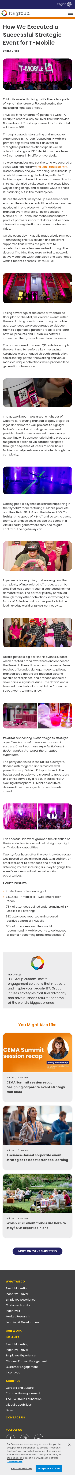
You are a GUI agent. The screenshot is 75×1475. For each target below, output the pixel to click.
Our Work (14, 1331)
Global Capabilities (19, 1405)
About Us (13, 1381)
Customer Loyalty (18, 1305)
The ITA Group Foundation (24, 1399)
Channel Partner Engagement (26, 1361)
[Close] (69, 1444)
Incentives (13, 1311)
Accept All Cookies (49, 1468)
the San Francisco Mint (52, 167)
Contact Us (15, 1417)
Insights (12, 1337)
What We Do (15, 1281)
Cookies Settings (21, 1468)
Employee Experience (21, 1300)
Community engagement (23, 1393)
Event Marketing (17, 1288)
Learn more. (15, 1461)
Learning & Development (23, 1322)
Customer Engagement (22, 1367)
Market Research (17, 1316)
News (9, 1410)
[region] (37, 1457)
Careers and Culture (20, 1388)
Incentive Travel (17, 1294)
